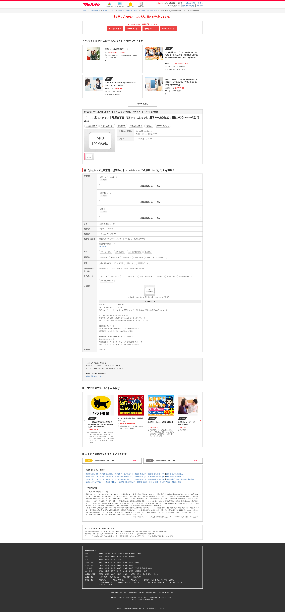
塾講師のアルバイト (105, 580)
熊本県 (119, 571)
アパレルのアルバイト (105, 584)
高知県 (150, 568)
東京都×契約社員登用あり (175, 474)
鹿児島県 (138, 571)
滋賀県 (119, 556)
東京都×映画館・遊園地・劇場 (147, 482)
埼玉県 (114, 553)
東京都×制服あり (141, 474)
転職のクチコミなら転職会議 (127, 597)
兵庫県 (107, 556)
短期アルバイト (174, 580)
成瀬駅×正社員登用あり (127, 482)
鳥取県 (101, 568)
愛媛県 (143, 568)
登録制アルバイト (149, 580)
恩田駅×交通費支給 (106, 479)
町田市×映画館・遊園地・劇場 (170, 482)
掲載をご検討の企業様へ (194, 3)
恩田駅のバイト (150, 29)
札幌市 (156, 574)
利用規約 (141, 592)
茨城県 (126, 553)
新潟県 (107, 565)
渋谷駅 (101, 574)
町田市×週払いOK (92, 477)
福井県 (131, 565)
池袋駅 (113, 574)
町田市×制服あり (141, 477)
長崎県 (113, 571)
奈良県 (125, 556)
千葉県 (120, 553)
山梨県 (101, 565)
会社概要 (161, 592)
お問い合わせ (133, 592)
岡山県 (113, 568)
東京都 (101, 553)
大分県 (125, 571)
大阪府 (101, 556)
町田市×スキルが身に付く (124, 477)
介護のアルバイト (137, 582)
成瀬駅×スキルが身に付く (95, 482)
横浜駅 (119, 574)
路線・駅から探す (115, 577)
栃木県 (133, 553)
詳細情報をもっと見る (151, 186)
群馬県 (139, 553)
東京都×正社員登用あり (156, 474)
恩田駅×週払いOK (92, 479)
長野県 (113, 565)
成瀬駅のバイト (168, 29)
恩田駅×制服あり (141, 479)
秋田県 (125, 562)
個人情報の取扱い (151, 592)
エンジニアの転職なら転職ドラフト (142, 599)
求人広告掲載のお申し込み (119, 592)
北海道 (101, 562)
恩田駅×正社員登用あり (156, 479)
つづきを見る (142, 104)
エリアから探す (103, 577)
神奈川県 (107, 553)
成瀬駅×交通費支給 (187, 479)
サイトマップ (171, 592)
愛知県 (101, 559)
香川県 (137, 568)
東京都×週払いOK (92, 474)
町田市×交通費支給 (106, 477)
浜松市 (125, 574)
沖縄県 (145, 571)
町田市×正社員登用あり (156, 477)
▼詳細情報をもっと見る (94, 376)
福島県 (137, 562)
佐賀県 (107, 571)
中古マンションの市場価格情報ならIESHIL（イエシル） (155, 597)
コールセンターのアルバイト (153, 582)
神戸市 (139, 574)
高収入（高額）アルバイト (121, 580)
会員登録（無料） (188, 6)
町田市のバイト (133, 29)
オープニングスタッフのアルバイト (175, 582)
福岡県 (101, 571)
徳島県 (131, 568)
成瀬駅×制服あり (111, 482)
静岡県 (113, 559)
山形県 (131, 562)
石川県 (125, 565)
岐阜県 (107, 559)
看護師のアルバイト (124, 582)
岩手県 (113, 562)
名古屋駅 (132, 574)
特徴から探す (137, 577)
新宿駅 (107, 574)
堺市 (144, 574)
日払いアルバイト (162, 580)
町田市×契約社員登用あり (175, 477)
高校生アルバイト (136, 580)
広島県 (119, 568)
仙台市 (150, 574)
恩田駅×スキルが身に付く (124, 479)
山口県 (125, 568)
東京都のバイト (115, 29)
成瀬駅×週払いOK (172, 479)
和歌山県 (132, 556)
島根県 (107, 568)
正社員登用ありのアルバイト (107, 582)
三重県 (119, 559)
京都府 (113, 556)
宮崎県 (131, 571)
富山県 (119, 565)
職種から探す (127, 577)
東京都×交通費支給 (106, 474)
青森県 (107, 562)
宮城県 (119, 562)
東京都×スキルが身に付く (124, 474)
